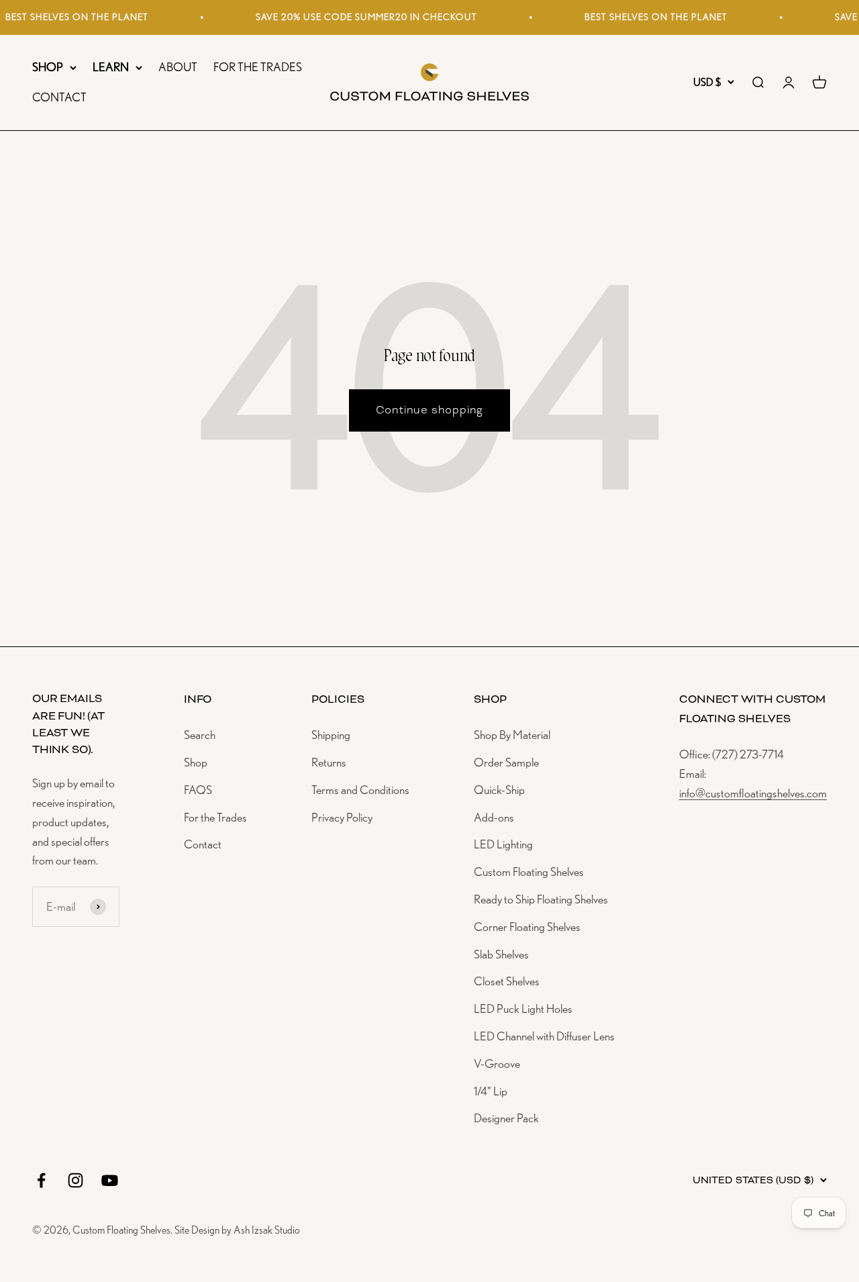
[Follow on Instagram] (75, 1180)
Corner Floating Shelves (527, 927)
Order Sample (506, 762)
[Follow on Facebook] (41, 1180)
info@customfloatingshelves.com (753, 793)
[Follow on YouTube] (110, 1180)
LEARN (111, 67)
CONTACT (59, 97)
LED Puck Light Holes (523, 1008)
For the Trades (215, 817)
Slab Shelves (501, 954)
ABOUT (177, 67)
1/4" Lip (490, 1091)
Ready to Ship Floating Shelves (541, 899)
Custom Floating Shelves (529, 872)
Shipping (330, 735)
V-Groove (497, 1063)
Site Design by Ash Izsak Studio (237, 1230)
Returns (328, 762)
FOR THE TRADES (257, 67)
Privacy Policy (341, 817)
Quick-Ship (499, 790)
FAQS (198, 790)
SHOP (47, 67)
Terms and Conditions (360, 790)
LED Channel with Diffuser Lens (544, 1036)
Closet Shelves (507, 981)
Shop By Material (512, 735)
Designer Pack (506, 1118)
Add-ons (494, 817)
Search (199, 735)
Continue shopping (430, 410)
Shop (195, 762)
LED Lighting (503, 844)
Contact (202, 844)
